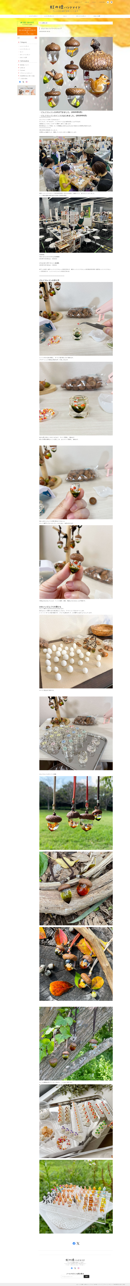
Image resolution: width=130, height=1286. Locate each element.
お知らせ (87, 2)
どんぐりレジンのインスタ (52, 116)
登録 (86, 1276)
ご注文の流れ (102, 2)
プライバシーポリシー (26, 73)
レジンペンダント (33, 16)
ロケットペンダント (81, 16)
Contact (94, 2)
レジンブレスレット (49, 16)
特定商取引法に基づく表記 (27, 76)
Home (70, 2)
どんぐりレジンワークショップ (51, 28)
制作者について (78, 2)
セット (65, 16)
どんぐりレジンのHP (49, 112)
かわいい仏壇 (97, 16)
